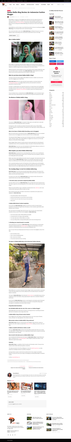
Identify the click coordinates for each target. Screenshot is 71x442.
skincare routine (24, 225)
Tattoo (61, 34)
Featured (9, 10)
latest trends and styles (20, 22)
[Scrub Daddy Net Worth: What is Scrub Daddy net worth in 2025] (51, 48)
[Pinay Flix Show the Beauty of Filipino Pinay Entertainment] (51, 28)
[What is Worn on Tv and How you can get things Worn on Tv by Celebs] (51, 23)
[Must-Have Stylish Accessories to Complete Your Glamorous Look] (13, 386)
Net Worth (50, 112)
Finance (50, 101)
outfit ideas (37, 187)
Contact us (8, 1)
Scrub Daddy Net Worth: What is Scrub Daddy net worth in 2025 (59, 48)
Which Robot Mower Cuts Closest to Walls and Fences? (38, 418)
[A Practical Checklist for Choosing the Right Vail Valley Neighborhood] (49, 429)
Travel (50, 126)
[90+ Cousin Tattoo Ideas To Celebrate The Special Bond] (51, 33)
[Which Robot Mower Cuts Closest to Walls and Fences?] (29, 418)
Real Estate (51, 115)
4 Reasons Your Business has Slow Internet (36, 367)
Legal (50, 109)
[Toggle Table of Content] (17, 35)
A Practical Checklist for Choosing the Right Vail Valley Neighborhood (57, 429)
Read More (10, 396)
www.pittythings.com (16, 357)
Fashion (50, 98)
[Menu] (2, 1)
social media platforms (23, 338)
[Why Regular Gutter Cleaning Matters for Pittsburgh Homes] (49, 424)
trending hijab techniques (13, 82)
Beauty (17, 4)
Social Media (43, 4)
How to (50, 106)
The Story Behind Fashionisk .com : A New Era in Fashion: (26, 392)
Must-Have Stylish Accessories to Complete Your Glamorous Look (13, 392)
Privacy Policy (14, 1)
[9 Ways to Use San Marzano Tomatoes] (51, 43)
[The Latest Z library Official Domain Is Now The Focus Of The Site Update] (49, 418)
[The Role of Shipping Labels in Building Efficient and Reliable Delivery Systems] (29, 423)
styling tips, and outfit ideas (21, 89)
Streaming (50, 118)
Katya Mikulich (16, 373)
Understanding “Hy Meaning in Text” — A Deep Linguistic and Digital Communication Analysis (40, 392)
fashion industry (30, 295)
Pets (50, 114)
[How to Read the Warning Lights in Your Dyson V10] (51, 17)
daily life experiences (35, 348)
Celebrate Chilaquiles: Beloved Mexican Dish (59, 38)
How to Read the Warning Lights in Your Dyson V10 (59, 17)
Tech (52, 4)
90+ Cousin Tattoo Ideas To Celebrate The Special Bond (59, 32)
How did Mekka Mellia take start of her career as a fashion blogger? (18, 360)
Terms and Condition (20, 1)
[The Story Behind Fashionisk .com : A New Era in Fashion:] (27, 386)
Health (48, 4)
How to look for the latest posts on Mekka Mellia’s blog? (16, 361)
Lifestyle (37, 4)
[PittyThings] (4, 4)
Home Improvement (30, 4)
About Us (25, 1)
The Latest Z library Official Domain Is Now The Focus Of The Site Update (57, 418)
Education (50, 97)
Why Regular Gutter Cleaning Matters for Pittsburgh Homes (57, 424)
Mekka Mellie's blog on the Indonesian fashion (34, 361)
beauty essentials (29, 323)
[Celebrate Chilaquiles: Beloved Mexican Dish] (51, 38)
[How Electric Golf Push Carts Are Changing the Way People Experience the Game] (29, 428)
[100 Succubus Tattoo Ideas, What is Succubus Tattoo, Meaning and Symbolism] (51, 54)
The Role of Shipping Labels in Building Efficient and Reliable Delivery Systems (38, 423)
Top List (50, 123)
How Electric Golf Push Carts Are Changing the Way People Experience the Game (38, 427)
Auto (14, 4)
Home (5, 1)
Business (22, 4)
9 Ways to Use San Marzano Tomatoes (58, 43)
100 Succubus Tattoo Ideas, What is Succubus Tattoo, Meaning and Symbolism (59, 53)
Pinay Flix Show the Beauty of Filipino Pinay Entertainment (59, 27)
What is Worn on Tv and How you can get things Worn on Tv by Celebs (59, 22)
